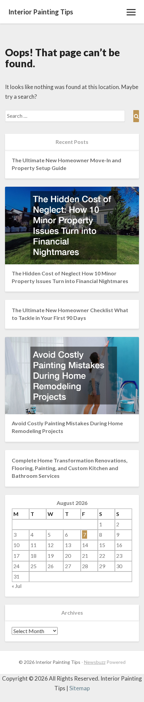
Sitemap (79, 688)
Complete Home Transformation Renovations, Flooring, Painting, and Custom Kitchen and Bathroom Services (70, 468)
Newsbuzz (94, 662)
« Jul (16, 586)
